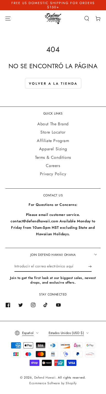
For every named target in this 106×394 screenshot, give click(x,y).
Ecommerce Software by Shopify (52, 383)
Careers (53, 166)
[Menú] (8, 18)
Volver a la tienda (53, 83)
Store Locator (53, 132)
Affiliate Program (53, 141)
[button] (86, 18)
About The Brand (53, 124)
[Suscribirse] (90, 266)
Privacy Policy (53, 174)
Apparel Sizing (53, 149)
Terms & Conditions (53, 157)
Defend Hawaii (45, 377)
